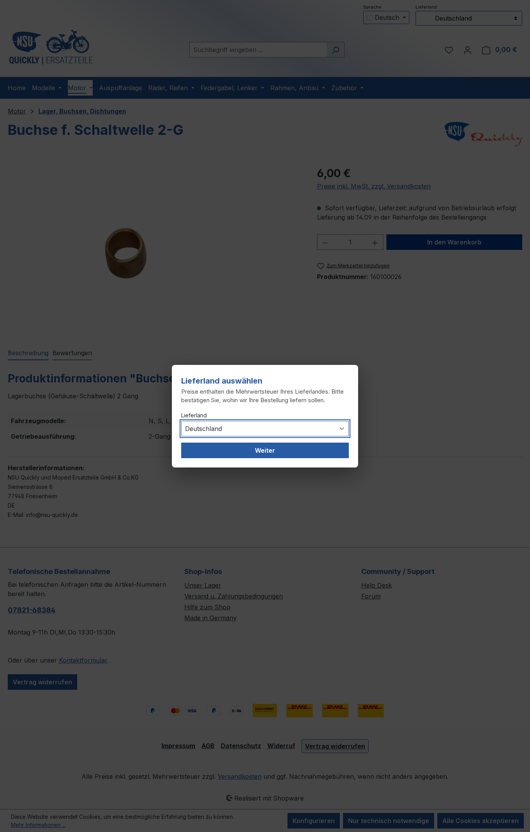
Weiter (265, 450)
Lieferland (194, 415)
